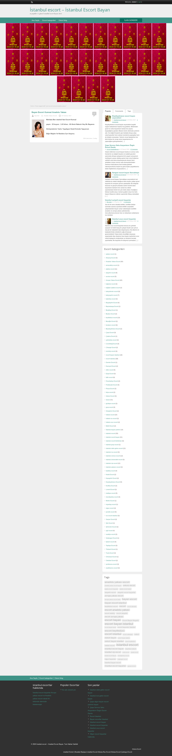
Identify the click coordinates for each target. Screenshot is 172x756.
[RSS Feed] (32, 2)
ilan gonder (130, 20)
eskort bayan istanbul (114, 641)
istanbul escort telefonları (114, 441)
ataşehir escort (110, 273)
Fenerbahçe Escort (112, 381)
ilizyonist (37, 115)
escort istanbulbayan (113, 149)
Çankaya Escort (126, 752)
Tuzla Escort (110, 553)
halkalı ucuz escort (112, 422)
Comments (119, 111)
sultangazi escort (122, 659)
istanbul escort (110, 433)
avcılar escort (110, 276)
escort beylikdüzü (114, 630)
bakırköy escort (110, 299)
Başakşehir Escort (111, 302)
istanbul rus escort (111, 452)
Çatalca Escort (110, 336)
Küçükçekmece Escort (113, 482)
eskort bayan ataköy (124, 638)
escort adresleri (131, 606)
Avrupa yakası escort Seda (112, 599)
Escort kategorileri (49, 20)
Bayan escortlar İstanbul (99, 719)
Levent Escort (110, 489)
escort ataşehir (122, 613)
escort (122, 606)
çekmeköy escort (111, 340)
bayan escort (129, 599)
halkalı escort (110, 415)
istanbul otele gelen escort (114, 448)
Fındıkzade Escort (111, 385)
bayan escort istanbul (115, 603)
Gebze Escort (110, 396)
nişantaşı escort (111, 504)
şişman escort (132, 666)
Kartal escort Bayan (110, 655)
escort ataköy (110, 613)
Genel (108, 400)
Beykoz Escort (110, 314)
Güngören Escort (111, 411)
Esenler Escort (110, 362)
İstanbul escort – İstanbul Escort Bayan (70, 10)
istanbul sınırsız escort (113, 456)
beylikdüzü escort (111, 317)
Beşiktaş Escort (111, 310)
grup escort (109, 407)
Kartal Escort (110, 474)
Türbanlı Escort (110, 549)
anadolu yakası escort (117, 582)
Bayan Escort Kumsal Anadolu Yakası (49, 112)
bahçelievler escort (112, 291)
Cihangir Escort (111, 347)
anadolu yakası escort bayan (113, 585)
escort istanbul (110, 359)
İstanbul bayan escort (113, 663)
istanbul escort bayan (120, 120)
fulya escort (109, 392)
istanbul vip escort (111, 463)
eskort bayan (110, 638)
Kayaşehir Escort (111, 478)
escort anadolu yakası (117, 610)
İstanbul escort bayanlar (115, 666)
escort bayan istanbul (112, 355)
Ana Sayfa (35, 20)
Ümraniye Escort (111, 557)
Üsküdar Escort (111, 560)
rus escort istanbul (111, 515)
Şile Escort (109, 523)
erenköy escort (110, 351)
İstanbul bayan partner (113, 430)
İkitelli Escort (110, 426)
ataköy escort (110, 269)
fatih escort (109, 377)
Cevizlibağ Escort (111, 344)
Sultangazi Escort (111, 538)
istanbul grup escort (112, 444)
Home (32, 106)
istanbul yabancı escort (113, 467)
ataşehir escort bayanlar (126, 592)
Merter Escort (110, 501)
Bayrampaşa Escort (112, 306)
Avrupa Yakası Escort (112, 280)
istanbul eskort (130, 649)
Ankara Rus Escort (104, 752)
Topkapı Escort (110, 545)
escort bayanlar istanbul (126, 627)
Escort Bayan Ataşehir (131, 620)
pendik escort (110, 512)
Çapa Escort (110, 332)
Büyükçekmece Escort (113, 329)
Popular (108, 111)
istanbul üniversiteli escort (114, 459)
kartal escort (134, 652)
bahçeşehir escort (111, 295)
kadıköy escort (110, 471)
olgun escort (110, 508)
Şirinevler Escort (111, 527)
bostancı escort (110, 325)
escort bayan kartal (110, 627)
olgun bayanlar (110, 659)
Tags (129, 111)
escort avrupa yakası (114, 617)
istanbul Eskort (68, 752)
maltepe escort (110, 493)
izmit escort (126, 652)
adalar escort (110, 254)
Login (139, 2)
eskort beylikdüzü (130, 641)
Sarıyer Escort (110, 519)
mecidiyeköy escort (112, 497)
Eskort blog (63, 20)
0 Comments (134, 149)
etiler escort (109, 370)
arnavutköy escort (111, 265)
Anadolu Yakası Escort (50, 115)
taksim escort (110, 542)
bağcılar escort (110, 284)
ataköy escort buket (125, 589)
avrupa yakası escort (114, 596)
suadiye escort (110, 534)
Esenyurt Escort (111, 366)
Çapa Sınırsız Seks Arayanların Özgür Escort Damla (97, 710)
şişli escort (109, 530)
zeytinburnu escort (112, 568)
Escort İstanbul (95, 716)
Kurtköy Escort (110, 486)
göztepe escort (110, 403)
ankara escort (129, 585)
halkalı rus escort (111, 418)
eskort (136, 634)
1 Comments (127, 202)
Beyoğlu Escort (110, 321)
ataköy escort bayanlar (111, 589)
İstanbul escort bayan (98, 722)
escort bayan (113, 620)
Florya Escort (110, 388)
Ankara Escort (116, 752)
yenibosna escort (111, 564)
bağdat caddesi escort (113, 288)
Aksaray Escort (110, 258)
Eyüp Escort (109, 373)
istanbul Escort (92, 752)
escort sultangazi (128, 634)
